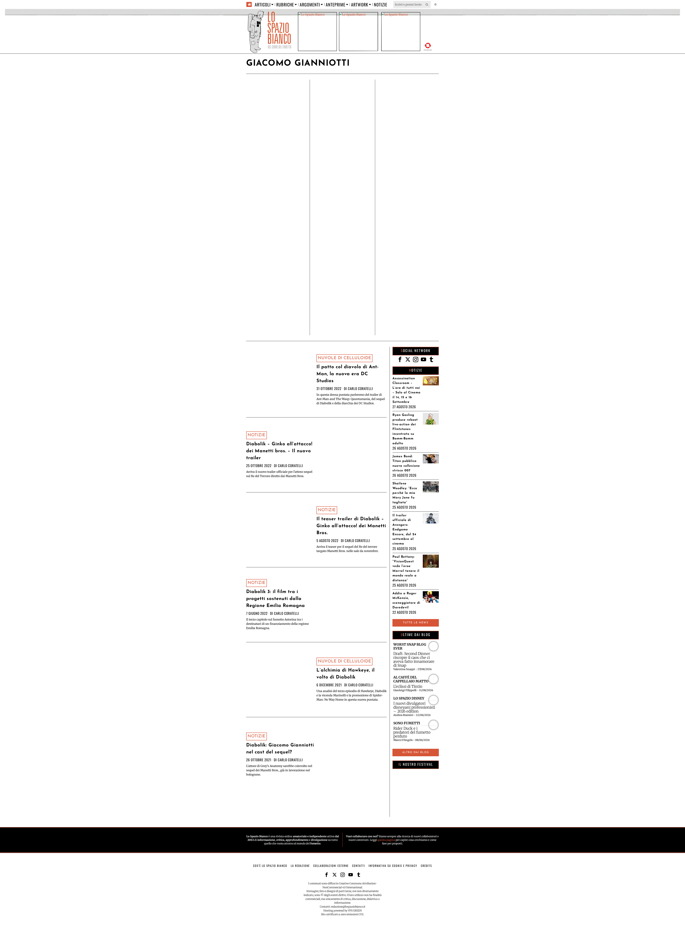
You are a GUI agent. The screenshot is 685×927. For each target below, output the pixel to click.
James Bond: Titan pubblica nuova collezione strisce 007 (406, 463)
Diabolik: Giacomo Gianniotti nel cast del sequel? (280, 749)
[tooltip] (400, 359)
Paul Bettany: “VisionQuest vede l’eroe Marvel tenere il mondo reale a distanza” (405, 568)
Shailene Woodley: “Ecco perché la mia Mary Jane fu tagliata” (404, 493)
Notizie (256, 435)
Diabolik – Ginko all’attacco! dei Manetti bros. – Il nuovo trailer (279, 451)
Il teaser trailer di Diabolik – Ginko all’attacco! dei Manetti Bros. (351, 526)
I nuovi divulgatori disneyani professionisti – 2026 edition (414, 707)
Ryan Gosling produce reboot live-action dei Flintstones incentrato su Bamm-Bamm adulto (405, 429)
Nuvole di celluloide (344, 358)
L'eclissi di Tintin (407, 686)
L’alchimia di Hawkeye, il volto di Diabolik (345, 674)
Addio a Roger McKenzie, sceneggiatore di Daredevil (406, 600)
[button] (427, 4)
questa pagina (386, 840)
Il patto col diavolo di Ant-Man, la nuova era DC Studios (347, 374)
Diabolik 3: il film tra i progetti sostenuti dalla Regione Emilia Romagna (275, 598)
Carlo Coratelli (360, 388)
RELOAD (428, 46)
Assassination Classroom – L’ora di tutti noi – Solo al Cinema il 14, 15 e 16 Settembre (406, 390)
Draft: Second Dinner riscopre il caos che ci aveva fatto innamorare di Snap (413, 659)
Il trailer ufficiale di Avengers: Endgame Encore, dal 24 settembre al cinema (404, 529)
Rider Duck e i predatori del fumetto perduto (411, 732)
